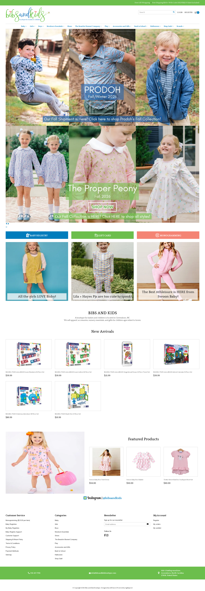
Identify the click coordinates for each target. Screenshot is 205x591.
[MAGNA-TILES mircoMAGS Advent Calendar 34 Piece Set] (176, 354)
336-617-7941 (35, 573)
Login (179, 12)
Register (189, 12)
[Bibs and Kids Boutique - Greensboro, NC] (28, 14)
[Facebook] (105, 535)
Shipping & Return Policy (14, 539)
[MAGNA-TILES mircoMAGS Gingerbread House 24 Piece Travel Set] (127, 354)
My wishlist (157, 528)
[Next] (8, 224)
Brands (180, 26)
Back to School (140, 26)
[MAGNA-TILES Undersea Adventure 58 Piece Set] (29, 396)
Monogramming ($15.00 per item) (18, 520)
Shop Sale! (168, 26)
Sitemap (9, 555)
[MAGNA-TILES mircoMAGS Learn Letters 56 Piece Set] (78, 354)
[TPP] (102, 77)
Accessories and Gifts (121, 26)
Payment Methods (12, 551)
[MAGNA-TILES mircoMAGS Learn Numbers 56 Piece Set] (29, 354)
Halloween (155, 26)
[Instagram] (107, 535)
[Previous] (6, 224)
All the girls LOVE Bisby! (37, 296)
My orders (156, 524)
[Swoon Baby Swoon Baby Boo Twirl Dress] (106, 462)
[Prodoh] (102, 174)
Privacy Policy (10, 547)
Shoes (69, 26)
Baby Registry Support (14, 532)
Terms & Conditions (13, 543)
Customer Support (12, 536)
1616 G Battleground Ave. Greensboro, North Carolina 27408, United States (172, 573)
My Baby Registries (12, 528)
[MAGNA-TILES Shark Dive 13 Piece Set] (78, 396)
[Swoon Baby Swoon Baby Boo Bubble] (143, 462)
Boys (40, 26)
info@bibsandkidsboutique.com (103, 573)
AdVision (113, 588)
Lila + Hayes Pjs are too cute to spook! (102, 296)
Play (107, 26)
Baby (23, 26)
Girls (32, 26)
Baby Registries (11, 524)
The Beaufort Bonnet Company (87, 26)
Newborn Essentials (55, 26)
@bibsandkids (112, 498)
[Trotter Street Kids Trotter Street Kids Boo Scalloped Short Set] (181, 462)
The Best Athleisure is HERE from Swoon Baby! (168, 294)
